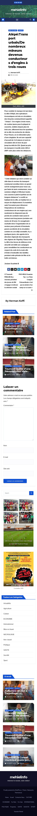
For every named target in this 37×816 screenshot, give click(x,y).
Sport (5, 660)
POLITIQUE (5, 807)
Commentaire (8, 405)
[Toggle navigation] (17, 19)
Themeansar (18, 792)
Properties (13, 807)
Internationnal (8, 624)
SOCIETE (26, 807)
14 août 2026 (11, 763)
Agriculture (7, 608)
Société (20, 30)
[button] (30, 19)
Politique (17, 344)
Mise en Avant (13, 30)
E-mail (5, 457)
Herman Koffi (15, 72)
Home (7, 797)
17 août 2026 (11, 741)
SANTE (6, 650)
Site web (6, 469)
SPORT (33, 807)
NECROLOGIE (9, 634)
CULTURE (29, 797)
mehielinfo (18, 10)
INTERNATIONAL (29, 802)
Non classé (8, 640)
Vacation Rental (18, 811)
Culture (6, 614)
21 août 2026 (11, 719)
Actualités (8, 366)
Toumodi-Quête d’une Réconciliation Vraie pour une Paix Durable (18, 371)
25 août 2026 (11, 696)
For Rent (13, 802)
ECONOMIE (8, 619)
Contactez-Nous (19, 797)
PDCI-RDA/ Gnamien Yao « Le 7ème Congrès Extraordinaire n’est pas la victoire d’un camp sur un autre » (26, 280)
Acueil (12, 797)
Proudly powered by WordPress (12, 790)
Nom (5, 445)
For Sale (20, 802)
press (20, 332)
